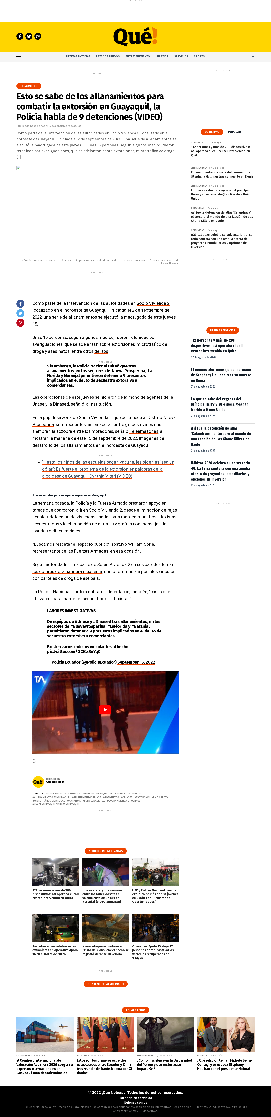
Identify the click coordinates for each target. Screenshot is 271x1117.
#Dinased (102, 621)
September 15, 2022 (136, 662)
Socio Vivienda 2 (153, 303)
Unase (136, 801)
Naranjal (75, 801)
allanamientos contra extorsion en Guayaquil (77, 793)
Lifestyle (162, 56)
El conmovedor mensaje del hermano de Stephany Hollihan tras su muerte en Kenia (221, 375)
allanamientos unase (87, 797)
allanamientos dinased (126, 793)
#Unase (82, 621)
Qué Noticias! (55, 781)
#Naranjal (140, 626)
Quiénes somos (135, 1102)
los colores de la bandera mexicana (67, 571)
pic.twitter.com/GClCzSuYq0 (74, 651)
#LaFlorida (117, 626)
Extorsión (143, 797)
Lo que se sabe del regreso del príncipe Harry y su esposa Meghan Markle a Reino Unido (219, 404)
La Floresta (160, 797)
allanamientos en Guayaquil (52, 797)
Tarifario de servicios (135, 1098)
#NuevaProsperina (87, 626)
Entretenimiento (137, 56)
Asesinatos (112, 797)
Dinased (128, 797)
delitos (101, 351)
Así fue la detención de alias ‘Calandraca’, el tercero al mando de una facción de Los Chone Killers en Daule (221, 436)
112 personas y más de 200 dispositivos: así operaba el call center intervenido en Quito (217, 345)
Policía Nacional (94, 801)
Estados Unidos (108, 56)
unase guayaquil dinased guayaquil (56, 804)
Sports (199, 56)
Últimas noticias (78, 56)
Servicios (181, 56)
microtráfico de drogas (49, 801)
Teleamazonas (143, 431)
